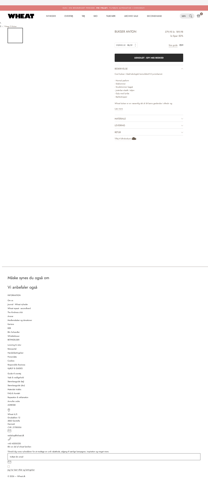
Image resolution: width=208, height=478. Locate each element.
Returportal (12, 348)
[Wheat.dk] (21, 16)
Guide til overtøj (14, 373)
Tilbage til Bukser (10, 26)
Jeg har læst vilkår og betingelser (21, 469)
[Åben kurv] (198, 16)
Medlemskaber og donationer (20, 320)
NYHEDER (51, 16)
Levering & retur (14, 344)
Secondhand (154, 16)
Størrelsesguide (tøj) (16, 381)
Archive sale (131, 16)
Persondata (12, 356)
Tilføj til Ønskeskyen (123, 138)
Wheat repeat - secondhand (19, 308)
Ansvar (10, 316)
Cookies (11, 360)
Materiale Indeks (14, 389)
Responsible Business (16, 364)
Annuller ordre (14, 401)
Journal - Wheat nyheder (18, 304)
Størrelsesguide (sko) (16, 385)
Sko (95, 16)
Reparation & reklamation (18, 397)
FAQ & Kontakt (14, 393)
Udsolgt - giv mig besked (149, 57)
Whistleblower (13, 336)
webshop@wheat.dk (16, 435)
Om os (10, 300)
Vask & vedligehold (16, 377)
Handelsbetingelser (15, 352)
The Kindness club (15, 312)
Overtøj (68, 16)
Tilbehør (110, 16)
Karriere (11, 324)
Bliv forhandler (14, 332)
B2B (9, 328)
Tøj (83, 16)
